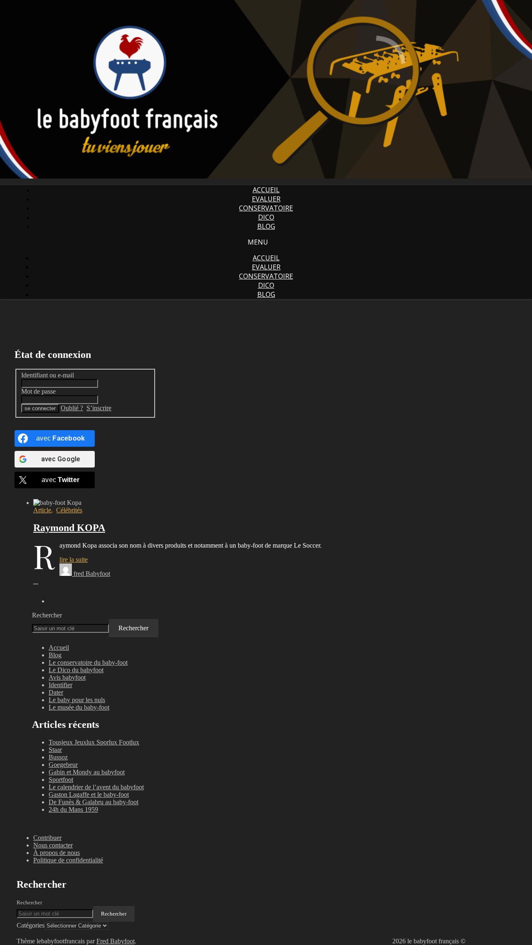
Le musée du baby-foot (79, 707)
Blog (266, 226)
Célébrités (69, 510)
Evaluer (266, 198)
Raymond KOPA (69, 527)
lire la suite (73, 559)
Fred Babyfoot (115, 941)
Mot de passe (38, 391)
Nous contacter (53, 845)
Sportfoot (61, 779)
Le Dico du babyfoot (76, 669)
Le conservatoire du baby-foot (88, 662)
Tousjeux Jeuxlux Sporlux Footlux (94, 742)
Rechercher (47, 615)
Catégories (30, 925)
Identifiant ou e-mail (47, 375)
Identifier (60, 684)
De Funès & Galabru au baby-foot (93, 801)
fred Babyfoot (92, 573)
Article (42, 510)
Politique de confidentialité (68, 860)
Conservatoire (266, 208)
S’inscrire (98, 407)
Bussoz (58, 757)
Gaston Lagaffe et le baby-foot (89, 794)
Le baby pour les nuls (77, 699)
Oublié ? (72, 407)
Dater (56, 692)
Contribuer (47, 837)
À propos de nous (56, 852)
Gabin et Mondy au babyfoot (87, 772)
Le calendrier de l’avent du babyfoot (96, 787)
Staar (55, 749)
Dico (266, 217)
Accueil (266, 189)
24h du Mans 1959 (73, 809)
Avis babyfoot (67, 677)
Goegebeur (63, 764)
